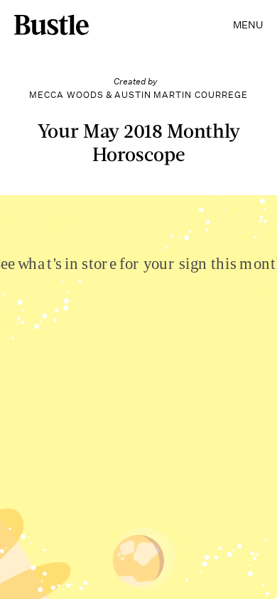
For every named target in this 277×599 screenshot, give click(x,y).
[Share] (133, 555)
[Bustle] (51, 25)
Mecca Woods (66, 95)
